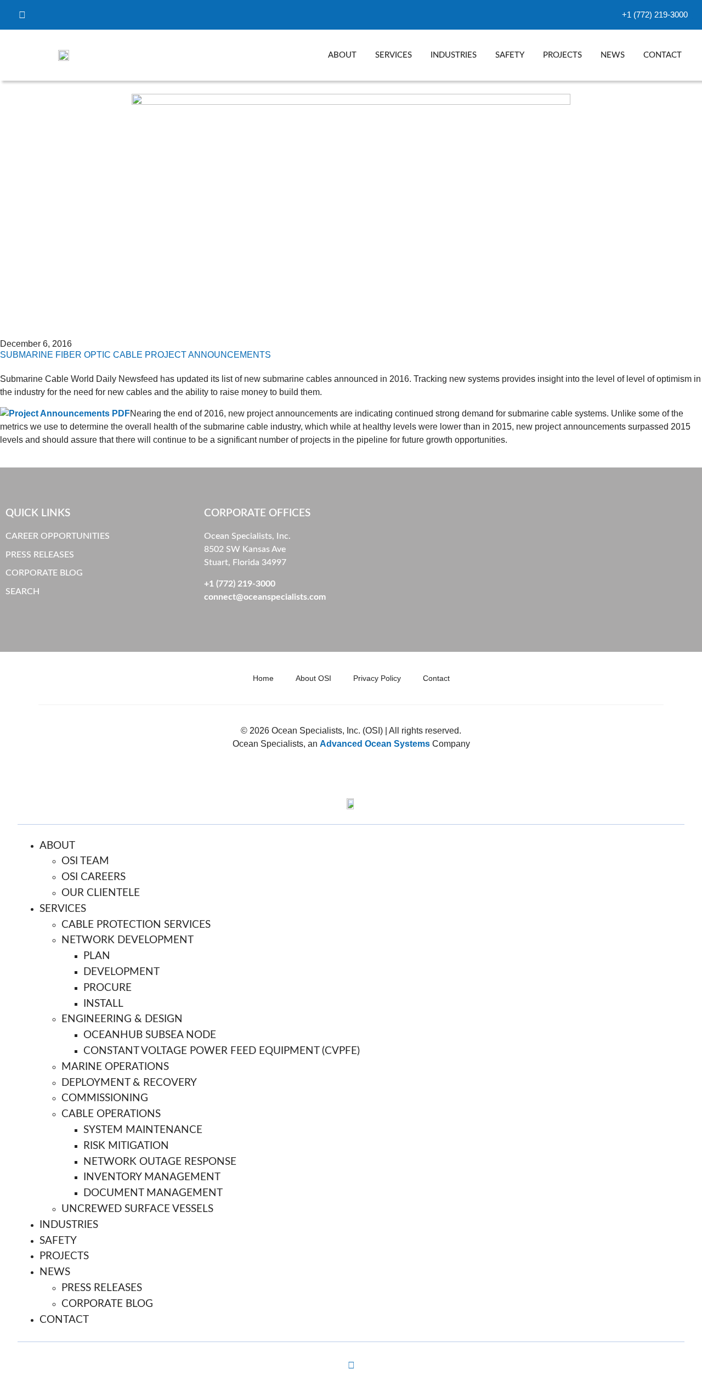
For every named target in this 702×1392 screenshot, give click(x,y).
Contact (662, 55)
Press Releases (101, 1288)
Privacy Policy (377, 678)
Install (103, 1004)
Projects (562, 55)
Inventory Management (151, 1177)
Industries (454, 55)
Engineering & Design (122, 1019)
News (613, 55)
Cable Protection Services (136, 925)
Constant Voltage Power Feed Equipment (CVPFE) (221, 1051)
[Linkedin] (22, 14)
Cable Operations (111, 1114)
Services (393, 55)
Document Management (153, 1193)
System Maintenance (142, 1130)
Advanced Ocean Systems (375, 743)
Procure (107, 988)
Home (263, 678)
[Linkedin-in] (351, 1365)
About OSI (313, 678)
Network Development (127, 940)
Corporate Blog (107, 1304)
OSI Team (85, 861)
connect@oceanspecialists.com (265, 597)
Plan (96, 956)
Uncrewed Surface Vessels (137, 1209)
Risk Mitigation (126, 1146)
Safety (509, 55)
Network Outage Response (159, 1162)
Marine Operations (115, 1067)
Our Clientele (100, 893)
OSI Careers (93, 877)
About (342, 55)
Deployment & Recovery (129, 1083)
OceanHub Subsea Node (149, 1035)
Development (121, 972)
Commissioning (104, 1098)
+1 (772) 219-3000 (239, 583)
